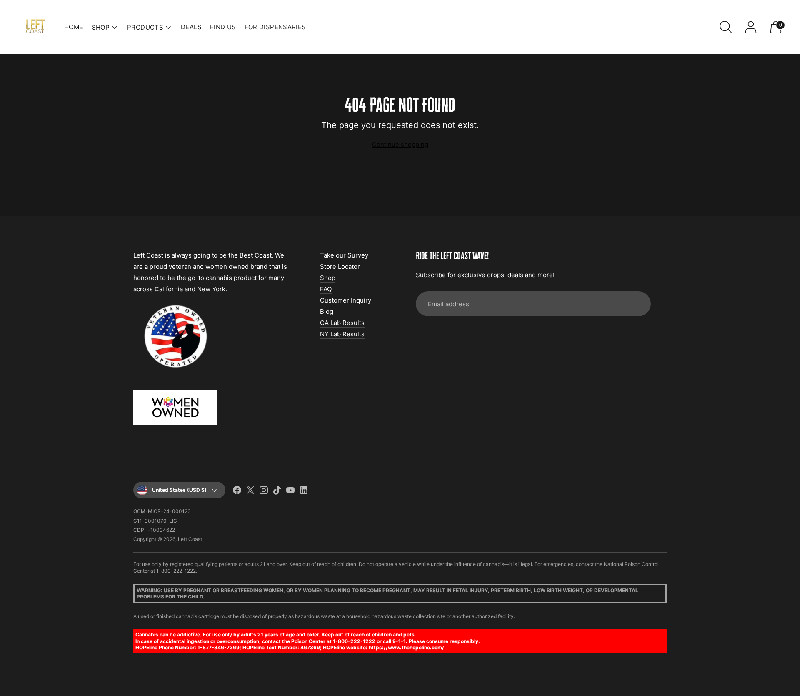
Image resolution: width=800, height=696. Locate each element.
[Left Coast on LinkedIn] (304, 491)
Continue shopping (400, 144)
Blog (326, 311)
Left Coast (190, 539)
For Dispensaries (275, 27)
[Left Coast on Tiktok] (277, 491)
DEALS (191, 27)
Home (73, 27)
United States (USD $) (179, 490)
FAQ (326, 289)
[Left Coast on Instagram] (264, 491)
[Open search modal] (726, 27)
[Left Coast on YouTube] (290, 491)
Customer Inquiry (345, 300)
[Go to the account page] (750, 27)
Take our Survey (344, 255)
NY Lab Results (342, 334)
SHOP (101, 27)
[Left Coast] (35, 27)
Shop (327, 278)
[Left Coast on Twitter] (250, 491)
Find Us (223, 27)
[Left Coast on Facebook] (237, 491)
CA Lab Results (342, 323)
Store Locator (340, 266)
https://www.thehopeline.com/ (406, 647)
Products (145, 27)
